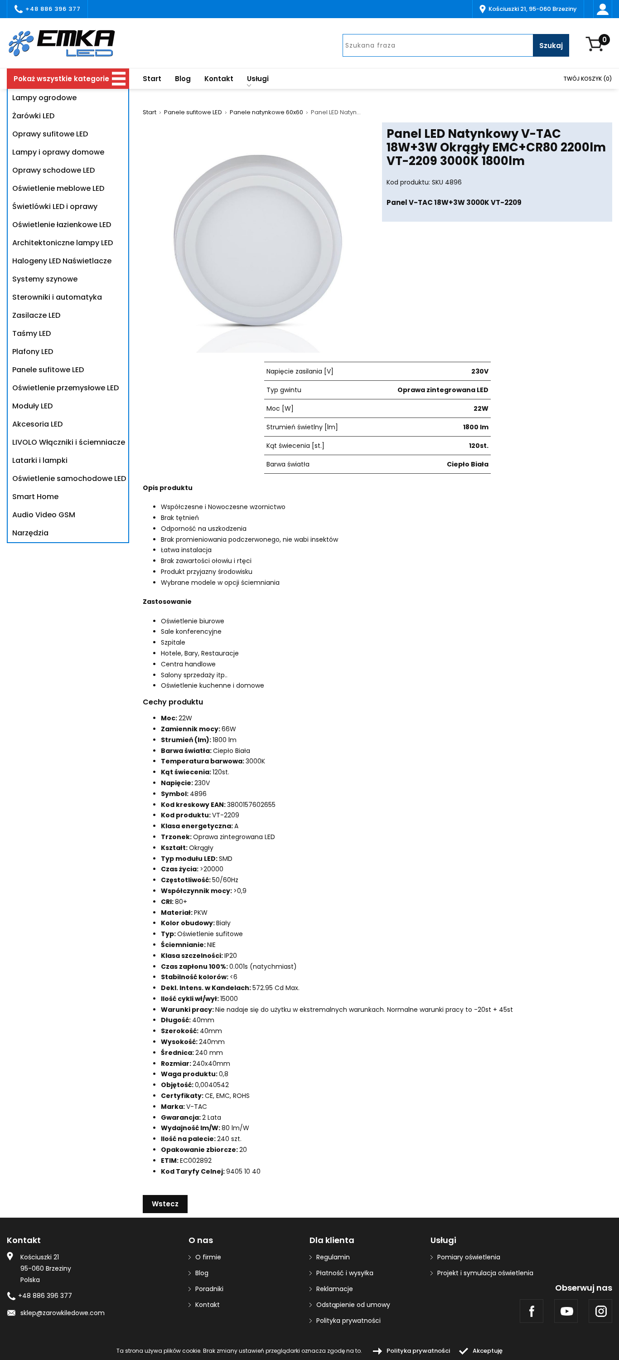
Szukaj (551, 45)
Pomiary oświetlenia (468, 1257)
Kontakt (218, 78)
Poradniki (209, 1288)
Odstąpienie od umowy (353, 1304)
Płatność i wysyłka (344, 1272)
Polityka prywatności (348, 1320)
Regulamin (333, 1257)
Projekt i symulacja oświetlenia (485, 1272)
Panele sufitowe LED (193, 112)
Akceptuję (488, 1350)
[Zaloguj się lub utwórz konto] (603, 9)
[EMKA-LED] (68, 43)
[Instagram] (600, 1311)
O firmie (208, 1257)
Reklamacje (334, 1288)
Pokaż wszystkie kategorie (61, 78)
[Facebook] (531, 1311)
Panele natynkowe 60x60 (266, 112)
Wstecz (165, 1204)
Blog (183, 78)
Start (152, 78)
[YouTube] (566, 1311)
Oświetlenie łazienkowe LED (61, 224)
